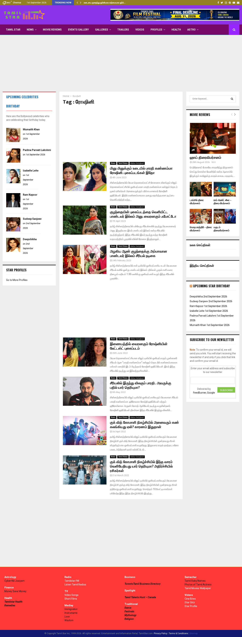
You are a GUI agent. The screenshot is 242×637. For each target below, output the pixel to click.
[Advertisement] (121, 63)
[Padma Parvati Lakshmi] (13, 161)
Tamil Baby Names (195, 580)
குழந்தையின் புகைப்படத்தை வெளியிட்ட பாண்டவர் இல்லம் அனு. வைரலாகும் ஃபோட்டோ (143, 214)
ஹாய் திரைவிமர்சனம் (205, 158)
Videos (139, 29)
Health (176, 29)
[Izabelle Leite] (13, 182)
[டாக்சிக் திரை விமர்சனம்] (201, 189)
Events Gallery (78, 29)
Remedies (9, 605)
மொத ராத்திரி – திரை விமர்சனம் (201, 228)
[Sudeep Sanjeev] (13, 230)
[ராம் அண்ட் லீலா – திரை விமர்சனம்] (225, 189)
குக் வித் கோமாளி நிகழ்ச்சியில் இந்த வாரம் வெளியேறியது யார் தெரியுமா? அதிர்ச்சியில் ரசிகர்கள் (141, 466)
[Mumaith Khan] (13, 141)
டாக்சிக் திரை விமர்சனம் (197, 201)
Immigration (71, 609)
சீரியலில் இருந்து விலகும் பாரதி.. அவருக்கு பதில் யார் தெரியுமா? (140, 385)
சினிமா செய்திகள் (137, 163)
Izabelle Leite (30, 170)
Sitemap (194, 633)
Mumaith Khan (31, 129)
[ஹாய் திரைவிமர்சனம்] (213, 138)
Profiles (156, 29)
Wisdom (68, 620)
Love (67, 616)
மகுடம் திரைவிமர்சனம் (221, 228)
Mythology (130, 615)
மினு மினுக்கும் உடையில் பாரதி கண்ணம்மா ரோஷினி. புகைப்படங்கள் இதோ (141, 170)
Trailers (123, 29)
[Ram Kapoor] (13, 206)
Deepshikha (30, 239)
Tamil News (123, 163)
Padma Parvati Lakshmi (37, 150)
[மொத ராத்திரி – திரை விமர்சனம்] (201, 216)
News (30, 29)
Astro (191, 29)
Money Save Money (15, 591)
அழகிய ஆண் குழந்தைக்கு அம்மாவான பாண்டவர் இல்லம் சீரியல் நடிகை (138, 253)
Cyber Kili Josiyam (14, 580)
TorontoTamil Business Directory (143, 583)
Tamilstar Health (13, 601)
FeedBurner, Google (204, 392)
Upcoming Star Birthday (211, 286)
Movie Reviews (52, 29)
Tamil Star (13, 29)
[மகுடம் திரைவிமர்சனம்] (225, 216)
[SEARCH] (232, 98)
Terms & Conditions (178, 633)
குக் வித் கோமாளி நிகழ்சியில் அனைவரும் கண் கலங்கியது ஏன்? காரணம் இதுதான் (144, 425)
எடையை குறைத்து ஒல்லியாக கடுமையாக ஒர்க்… (105, 2)
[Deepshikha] (13, 251)
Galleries (101, 29)
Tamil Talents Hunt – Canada (140, 597)
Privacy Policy (160, 633)
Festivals (129, 611)
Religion (129, 618)
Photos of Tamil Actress (198, 584)
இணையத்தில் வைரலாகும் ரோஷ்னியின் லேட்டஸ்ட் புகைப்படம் (138, 346)
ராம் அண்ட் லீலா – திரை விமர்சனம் (222, 201)
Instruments (70, 612)
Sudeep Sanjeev (32, 218)
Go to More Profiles (16, 280)
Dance (128, 607)
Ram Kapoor (30, 194)
